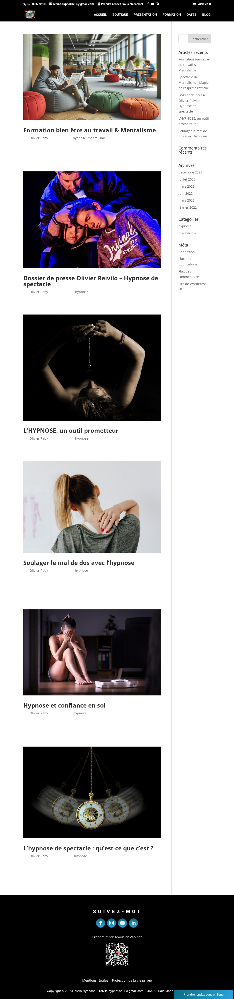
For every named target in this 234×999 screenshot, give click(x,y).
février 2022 (187, 207)
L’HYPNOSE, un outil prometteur (71, 430)
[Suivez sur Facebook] (100, 923)
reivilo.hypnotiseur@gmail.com (121, 991)
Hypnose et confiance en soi (64, 705)
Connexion (186, 252)
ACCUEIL (100, 14)
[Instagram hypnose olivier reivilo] (157, 4)
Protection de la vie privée (132, 980)
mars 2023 (186, 186)
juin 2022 (185, 193)
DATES (192, 14)
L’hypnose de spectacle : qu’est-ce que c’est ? (88, 848)
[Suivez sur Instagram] (111, 923)
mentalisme (97, 138)
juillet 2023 (186, 179)
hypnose (79, 138)
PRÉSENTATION (145, 14)
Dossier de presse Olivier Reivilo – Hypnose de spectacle (90, 281)
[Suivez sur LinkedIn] (133, 923)
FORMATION (172, 14)
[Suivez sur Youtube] (122, 923)
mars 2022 (186, 200)
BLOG (206, 14)
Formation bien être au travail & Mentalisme (89, 130)
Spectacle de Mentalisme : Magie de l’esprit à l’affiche (193, 82)
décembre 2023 (190, 172)
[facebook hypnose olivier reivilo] (146, 4)
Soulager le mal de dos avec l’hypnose (78, 562)
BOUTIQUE (120, 14)
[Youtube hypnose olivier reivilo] (152, 4)
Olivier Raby (38, 138)
